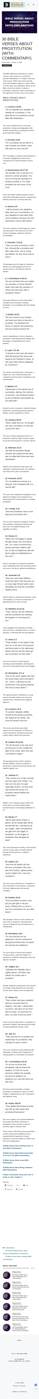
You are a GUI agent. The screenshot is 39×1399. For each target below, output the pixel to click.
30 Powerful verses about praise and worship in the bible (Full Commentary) (20, 1318)
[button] (28, 5)
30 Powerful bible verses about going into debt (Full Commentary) (20, 1287)
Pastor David (6, 62)
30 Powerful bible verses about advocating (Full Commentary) (20, 1297)
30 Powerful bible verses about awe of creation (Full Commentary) (20, 1307)
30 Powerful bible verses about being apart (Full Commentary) (20, 1276)
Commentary (7, 65)
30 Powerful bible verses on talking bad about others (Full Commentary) (20, 1328)
